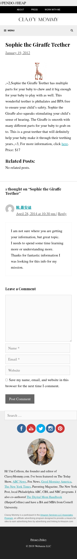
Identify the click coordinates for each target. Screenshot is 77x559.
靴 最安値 (23, 207)
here (65, 143)
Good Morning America (56, 481)
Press (34, 9)
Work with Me (52, 9)
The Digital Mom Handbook (44, 497)
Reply (62, 213)
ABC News (19, 481)
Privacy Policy (38, 539)
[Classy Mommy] (38, 18)
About (20, 9)
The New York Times (17, 486)
